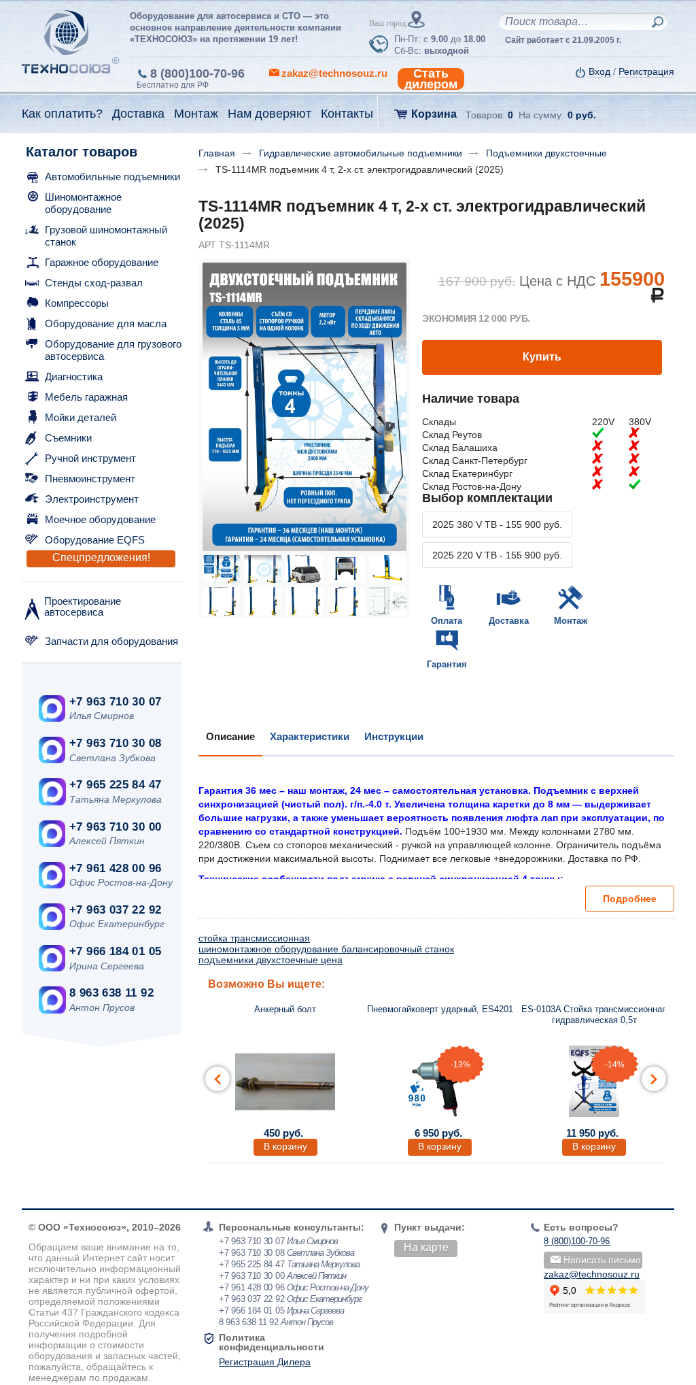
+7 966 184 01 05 (115, 951)
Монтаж (570, 621)
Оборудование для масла (106, 323)
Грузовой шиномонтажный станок (106, 236)
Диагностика (74, 376)
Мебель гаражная (86, 397)
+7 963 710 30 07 (115, 701)
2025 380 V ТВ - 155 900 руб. (497, 524)
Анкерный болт (285, 1009)
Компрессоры (77, 303)
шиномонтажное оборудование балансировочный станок (326, 949)
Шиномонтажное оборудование (83, 203)
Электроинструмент (92, 499)
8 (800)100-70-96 (197, 73)
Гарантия (447, 664)
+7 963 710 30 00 (115, 826)
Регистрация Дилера (265, 1361)
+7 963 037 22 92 (115, 909)
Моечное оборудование (100, 519)
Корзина (434, 114)
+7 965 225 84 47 (115, 784)
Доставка (509, 621)
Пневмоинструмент (90, 478)
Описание (230, 736)
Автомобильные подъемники (112, 176)
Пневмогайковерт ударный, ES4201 (440, 1009)
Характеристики (309, 736)
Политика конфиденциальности (271, 1342)
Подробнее (630, 898)
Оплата (446, 621)
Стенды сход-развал (94, 282)
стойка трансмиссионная (254, 938)
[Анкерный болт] (285, 1081)
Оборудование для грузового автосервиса (113, 350)
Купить (542, 357)
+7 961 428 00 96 (115, 868)
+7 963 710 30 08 (115, 743)
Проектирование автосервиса (82, 606)
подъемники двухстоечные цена (270, 959)
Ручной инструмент (90, 458)
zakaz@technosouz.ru (592, 1274)
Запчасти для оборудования (111, 641)
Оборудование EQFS (95, 540)
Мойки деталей (80, 417)
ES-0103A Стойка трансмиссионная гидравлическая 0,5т (594, 1014)
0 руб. (582, 115)
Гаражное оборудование (101, 262)
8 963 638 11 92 (111, 992)
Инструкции (393, 736)
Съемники (68, 438)
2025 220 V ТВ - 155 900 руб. (497, 555)
